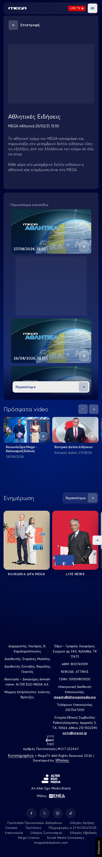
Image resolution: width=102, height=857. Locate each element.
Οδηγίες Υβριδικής (83, 833)
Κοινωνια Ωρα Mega (26, 574)
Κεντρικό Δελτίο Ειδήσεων (74, 447)
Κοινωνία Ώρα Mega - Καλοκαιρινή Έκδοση (21, 449)
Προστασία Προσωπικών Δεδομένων (34, 823)
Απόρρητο (98, 847)
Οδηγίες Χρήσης (82, 823)
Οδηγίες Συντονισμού (46, 833)
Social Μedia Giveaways (65, 838)
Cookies (11, 828)
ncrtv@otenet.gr (75, 733)
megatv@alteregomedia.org (75, 697)
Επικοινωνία (14, 833)
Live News (75, 574)
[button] (92, 8)
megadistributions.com (51, 842)
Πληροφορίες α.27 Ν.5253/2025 (73, 828)
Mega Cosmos (28, 838)
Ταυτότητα (33, 828)
